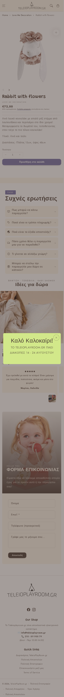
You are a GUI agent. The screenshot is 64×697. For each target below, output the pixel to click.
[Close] (56, 337)
